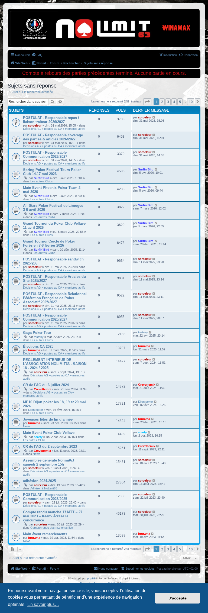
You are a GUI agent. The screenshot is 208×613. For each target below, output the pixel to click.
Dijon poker (35, 409)
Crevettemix (42, 389)
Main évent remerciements (45, 534)
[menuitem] (37, 55)
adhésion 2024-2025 (39, 481)
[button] (147, 101)
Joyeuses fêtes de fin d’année (48, 419)
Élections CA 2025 (38, 346)
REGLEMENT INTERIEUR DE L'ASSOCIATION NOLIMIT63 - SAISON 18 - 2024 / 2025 (54, 364)
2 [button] (162, 101)
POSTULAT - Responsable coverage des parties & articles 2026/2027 (53, 137)
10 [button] (191, 101)
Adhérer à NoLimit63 (43, 488)
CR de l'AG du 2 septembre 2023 (50, 446)
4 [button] (174, 101)
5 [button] (180, 101)
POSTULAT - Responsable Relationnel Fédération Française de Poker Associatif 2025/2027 (55, 298)
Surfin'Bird (41, 178)
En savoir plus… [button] (43, 604)
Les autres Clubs (41, 181)
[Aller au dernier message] (154, 117)
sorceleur (34, 125)
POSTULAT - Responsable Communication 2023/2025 (45, 497)
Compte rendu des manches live (51, 527)
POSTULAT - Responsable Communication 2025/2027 (45, 317)
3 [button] (168, 101)
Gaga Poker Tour (37, 333)
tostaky (39, 336)
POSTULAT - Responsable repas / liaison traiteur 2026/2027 (51, 120)
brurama (34, 350)
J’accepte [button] (178, 598)
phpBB (91, 578)
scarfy (38, 436)
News (27, 426)
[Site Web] (32, 17)
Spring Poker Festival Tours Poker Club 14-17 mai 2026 (52, 172)
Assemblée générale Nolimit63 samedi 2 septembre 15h (48, 462)
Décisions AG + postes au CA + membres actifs (54, 128)
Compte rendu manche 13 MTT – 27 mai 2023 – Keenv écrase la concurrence (52, 516)
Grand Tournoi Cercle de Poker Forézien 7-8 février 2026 (49, 243)
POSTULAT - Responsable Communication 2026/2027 (45, 154)
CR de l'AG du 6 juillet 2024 (46, 385)
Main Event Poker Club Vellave (48, 433)
